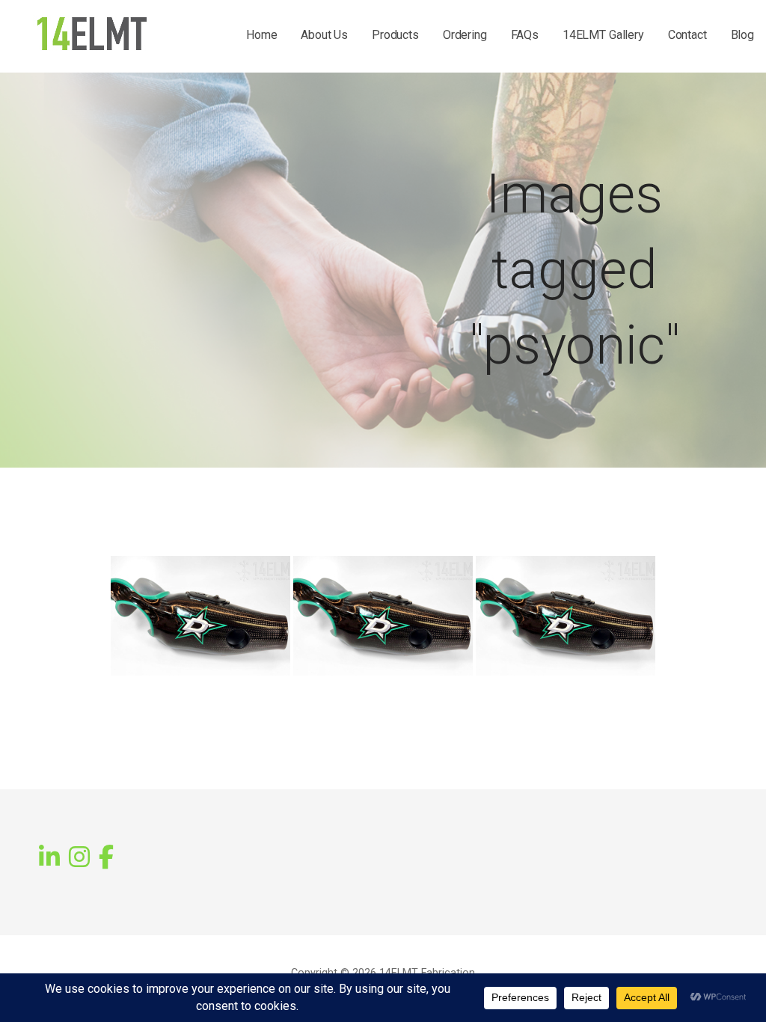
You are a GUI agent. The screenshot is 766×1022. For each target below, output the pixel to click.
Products (395, 35)
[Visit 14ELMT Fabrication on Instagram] (79, 857)
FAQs (525, 35)
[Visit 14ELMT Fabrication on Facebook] (106, 855)
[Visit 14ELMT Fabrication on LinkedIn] (49, 857)
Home (261, 35)
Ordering (465, 35)
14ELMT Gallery (603, 35)
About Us (324, 35)
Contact (687, 35)
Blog (742, 35)
